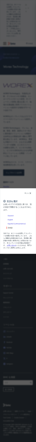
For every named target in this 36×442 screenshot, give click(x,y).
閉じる (27, 193)
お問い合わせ (11, 245)
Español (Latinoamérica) (17, 224)
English (10, 220)
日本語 (10, 228)
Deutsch (11, 216)
